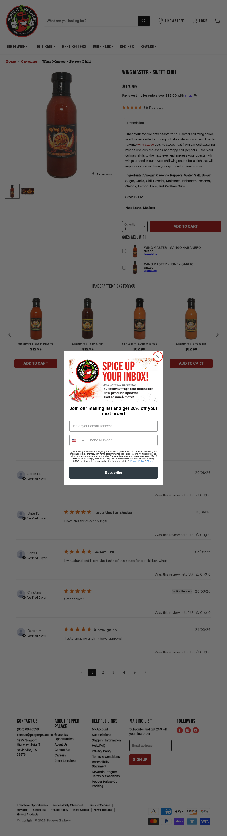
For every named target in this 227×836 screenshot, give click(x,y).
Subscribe (113, 472)
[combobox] (78, 440)
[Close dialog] (158, 356)
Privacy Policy (137, 461)
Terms (150, 461)
